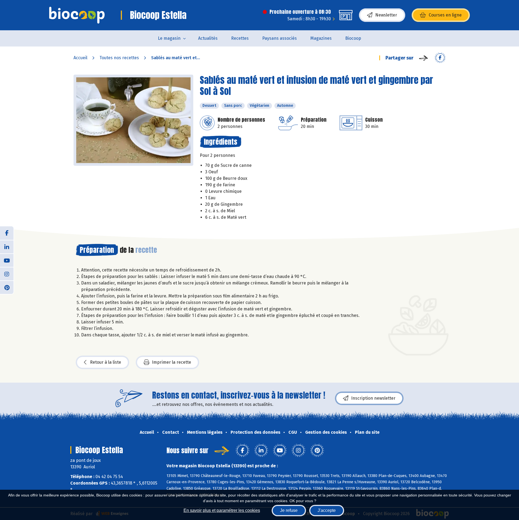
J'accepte (327, 510)
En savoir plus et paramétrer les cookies (222, 510)
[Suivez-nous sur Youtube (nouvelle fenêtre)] (7, 260)
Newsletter (386, 15)
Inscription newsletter (373, 398)
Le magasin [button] (169, 38)
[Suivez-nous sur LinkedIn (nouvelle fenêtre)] (7, 246)
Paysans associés (279, 38)
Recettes (240, 38)
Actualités (208, 38)
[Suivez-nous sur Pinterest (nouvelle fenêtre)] (7, 287)
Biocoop (353, 38)
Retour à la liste (105, 362)
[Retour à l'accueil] (77, 15)
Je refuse (289, 510)
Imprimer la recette (171, 362)
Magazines (321, 38)
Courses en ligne (445, 15)
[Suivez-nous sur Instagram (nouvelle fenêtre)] (7, 273)
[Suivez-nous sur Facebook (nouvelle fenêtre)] (7, 233)
